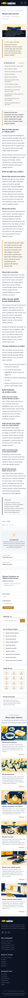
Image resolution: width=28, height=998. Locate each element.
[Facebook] (5, 932)
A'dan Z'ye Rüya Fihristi (6, 940)
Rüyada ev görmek (10, 651)
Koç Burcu (3, 959)
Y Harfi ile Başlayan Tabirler (7, 949)
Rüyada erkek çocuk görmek (13, 654)
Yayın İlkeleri (4, 976)
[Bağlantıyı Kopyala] (7, 525)
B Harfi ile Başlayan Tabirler (7, 947)
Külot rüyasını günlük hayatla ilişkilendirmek (12, 80)
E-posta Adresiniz (6, 600)
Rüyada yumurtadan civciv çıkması (12, 806)
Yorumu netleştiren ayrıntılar (11, 84)
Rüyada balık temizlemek (9, 742)
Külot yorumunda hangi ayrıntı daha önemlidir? (12, 99)
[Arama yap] (21, 2)
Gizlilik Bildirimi (4, 980)
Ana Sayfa (4, 10)
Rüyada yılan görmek (11, 639)
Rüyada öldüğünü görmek (12, 642)
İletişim (3, 984)
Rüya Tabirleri (10, 10)
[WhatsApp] (10, 525)
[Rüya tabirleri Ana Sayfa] (8, 3)
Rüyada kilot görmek (10, 74)
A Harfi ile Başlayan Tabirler (7, 945)
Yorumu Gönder (8, 607)
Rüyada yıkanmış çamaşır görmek (12, 899)
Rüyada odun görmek (11, 657)
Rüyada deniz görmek (11, 648)
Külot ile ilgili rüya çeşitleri (11, 68)
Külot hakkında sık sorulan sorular (13, 86)
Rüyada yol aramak (7, 837)
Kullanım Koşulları (5, 982)
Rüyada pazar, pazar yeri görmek (14, 660)
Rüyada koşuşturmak (8, 774)
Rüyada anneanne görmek (12, 633)
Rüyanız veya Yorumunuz (8, 580)
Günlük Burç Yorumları (6, 957)
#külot (8, 521)
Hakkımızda (4, 974)
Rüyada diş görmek (10, 645)
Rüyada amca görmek (11, 636)
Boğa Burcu (4, 961)
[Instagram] (2, 932)
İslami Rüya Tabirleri (6, 943)
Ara (22, 620)
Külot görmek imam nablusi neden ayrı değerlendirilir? (14, 94)
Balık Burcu (4, 966)
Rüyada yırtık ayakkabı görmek (11, 867)
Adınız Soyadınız (6, 593)
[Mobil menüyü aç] (25, 2)
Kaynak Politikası (5, 978)
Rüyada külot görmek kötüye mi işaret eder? (12, 103)
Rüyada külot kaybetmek (11, 77)
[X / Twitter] (13, 525)
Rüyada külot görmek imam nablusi (13, 71)
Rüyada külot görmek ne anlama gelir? (14, 66)
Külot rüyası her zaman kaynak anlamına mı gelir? (12, 90)
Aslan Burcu (4, 963)
